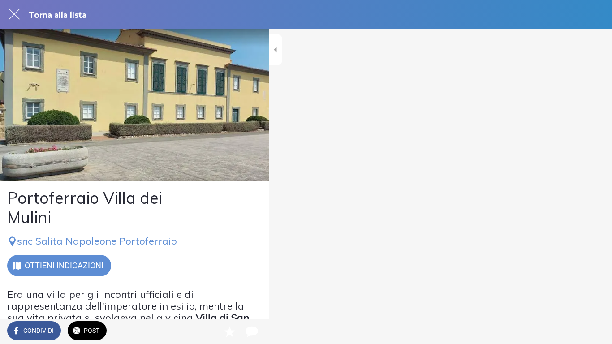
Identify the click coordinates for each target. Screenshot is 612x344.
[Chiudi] (14, 14)
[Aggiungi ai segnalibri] (229, 331)
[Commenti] (251, 331)
